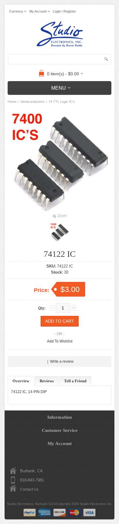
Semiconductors (32, 101)
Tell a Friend (75, 381)
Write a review (62, 361)
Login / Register (64, 11)
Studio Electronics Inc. (96, 504)
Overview (21, 381)
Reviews (47, 381)
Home (12, 101)
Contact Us (29, 489)
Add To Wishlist (59, 341)
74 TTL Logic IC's (62, 101)
